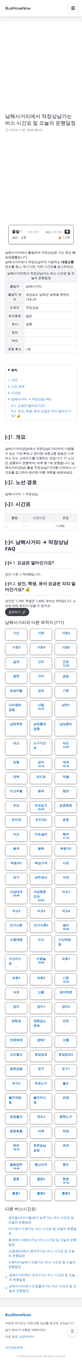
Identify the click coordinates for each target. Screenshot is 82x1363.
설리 (66, 927)
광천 (16, 678)
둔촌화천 (66, 807)
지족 (41, 1133)
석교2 (16, 913)
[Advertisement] (41, 70)
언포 (66, 1023)
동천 (66, 793)
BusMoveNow (18, 1314)
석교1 (66, 893)
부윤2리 (16, 865)
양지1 (41, 1008)
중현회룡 (16, 1133)
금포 (41, 692)
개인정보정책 (14, 1347)
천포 (16, 1147)
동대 (41, 793)
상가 (16, 879)
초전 (66, 1147)
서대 (66, 879)
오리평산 (16, 1056)
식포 (16, 994)
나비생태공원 (15, 709)
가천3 (16, 649)
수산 (41, 941)
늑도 (66, 745)
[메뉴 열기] (72, 1331)
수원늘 (41, 960)
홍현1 (16, 1195)
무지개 (16, 821)
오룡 (66, 1042)
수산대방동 (64, 943)
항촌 (16, 1181)
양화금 (16, 1023)
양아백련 (66, 994)
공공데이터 (26, 1336)
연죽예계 (16, 1042)
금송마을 (16, 692)
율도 (66, 1085)
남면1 (66, 707)
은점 (66, 1099)
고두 (41, 664)
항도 (66, 1166)
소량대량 (16, 941)
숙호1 (66, 960)
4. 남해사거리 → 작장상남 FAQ (30, 399)
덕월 (66, 778)
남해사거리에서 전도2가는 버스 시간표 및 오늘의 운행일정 (40, 1277)
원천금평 (16, 1070)
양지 (16, 1008)
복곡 (66, 836)
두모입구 (41, 807)
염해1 (41, 1042)
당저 (41, 764)
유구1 (66, 1070)
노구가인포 (39, 747)
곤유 (66, 664)
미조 (16, 836)
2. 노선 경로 (16, 386)
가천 (41, 635)
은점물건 (16, 1118)
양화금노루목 (39, 1025)
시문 (66, 980)
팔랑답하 (16, 1166)
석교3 (41, 913)
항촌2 (41, 1181)
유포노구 (41, 1085)
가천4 (41, 649)
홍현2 (41, 1195)
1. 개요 (13, 380)
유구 (41, 1070)
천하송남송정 (39, 1149)
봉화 (41, 850)
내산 (16, 745)
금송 (66, 678)
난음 (41, 707)
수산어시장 (15, 962)
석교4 (66, 913)
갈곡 (16, 664)
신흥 (41, 994)
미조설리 (41, 836)
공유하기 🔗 (17, 612)
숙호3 (41, 980)
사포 (66, 865)
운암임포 (41, 1056)
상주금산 (41, 879)
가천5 (66, 649)
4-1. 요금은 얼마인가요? (28, 405)
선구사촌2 (41, 927)
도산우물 (16, 793)
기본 (66, 692)
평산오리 (41, 1166)
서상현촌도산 (39, 895)
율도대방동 (15, 1101)
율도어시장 (39, 1101)
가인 (16, 635)
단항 (16, 764)
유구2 (16, 1085)
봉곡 (16, 850)
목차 (14, 370)
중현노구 (66, 1118)
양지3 (66, 1008)
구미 (41, 678)
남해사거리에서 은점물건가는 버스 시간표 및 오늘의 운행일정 (40, 1288)
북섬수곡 (41, 865)
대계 (66, 764)
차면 (66, 1133)
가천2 (66, 635)
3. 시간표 (14, 393)
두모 (16, 807)
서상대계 (16, 893)
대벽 (16, 778)
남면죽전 (16, 726)
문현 (66, 821)
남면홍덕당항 (39, 728)
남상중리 (66, 726)
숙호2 (16, 980)
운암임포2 (66, 1056)
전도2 (41, 1118)
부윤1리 (65, 850)
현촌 (66, 1181)
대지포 (41, 778)
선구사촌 (16, 927)
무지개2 (41, 821)
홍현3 (66, 1195)
